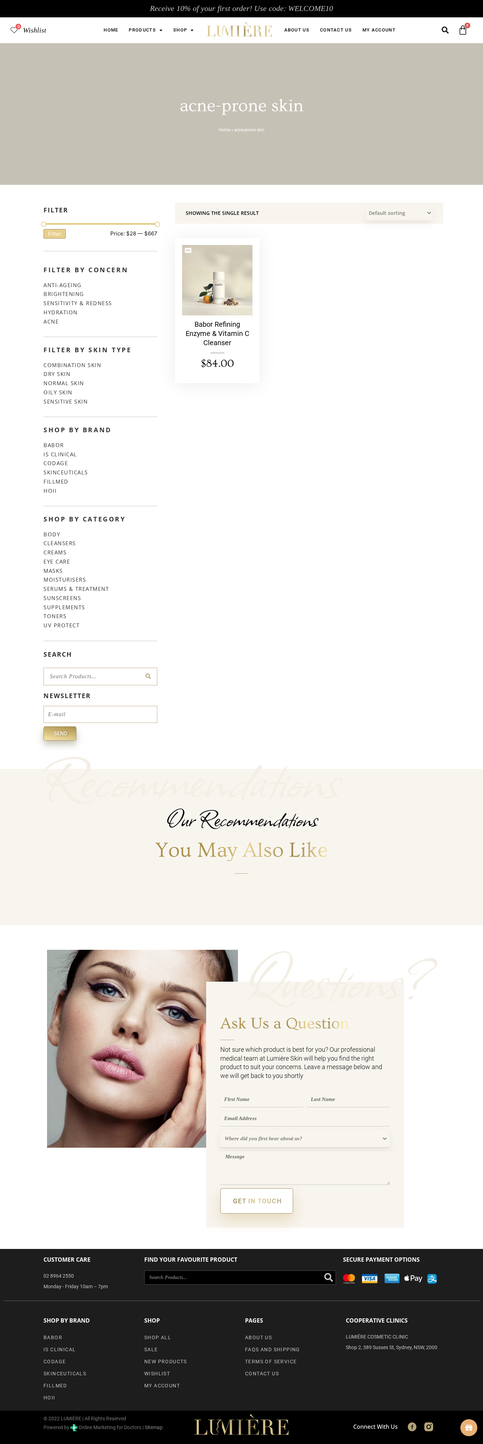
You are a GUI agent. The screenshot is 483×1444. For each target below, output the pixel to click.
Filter (54, 233)
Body (51, 534)
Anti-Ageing (62, 285)
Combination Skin (72, 365)
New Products (165, 1361)
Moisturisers (64, 579)
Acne (51, 321)
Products (142, 30)
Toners (54, 616)
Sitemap (154, 1427)
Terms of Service (271, 1361)
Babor (53, 445)
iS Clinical (60, 454)
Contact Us (336, 30)
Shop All (157, 1337)
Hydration (60, 312)
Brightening (63, 293)
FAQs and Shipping (272, 1349)
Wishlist (34, 30)
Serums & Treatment (76, 588)
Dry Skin (56, 373)
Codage (55, 463)
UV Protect (61, 625)
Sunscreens (62, 597)
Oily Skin (57, 392)
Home (111, 30)
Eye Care (56, 561)
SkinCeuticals (65, 472)
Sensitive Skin (65, 401)
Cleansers (59, 543)
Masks (53, 570)
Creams (54, 552)
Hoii (50, 490)
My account (379, 30)
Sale (151, 1349)
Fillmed (56, 481)
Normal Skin (63, 383)
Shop (180, 30)
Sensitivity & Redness (77, 303)
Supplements (64, 607)
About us (296, 30)
